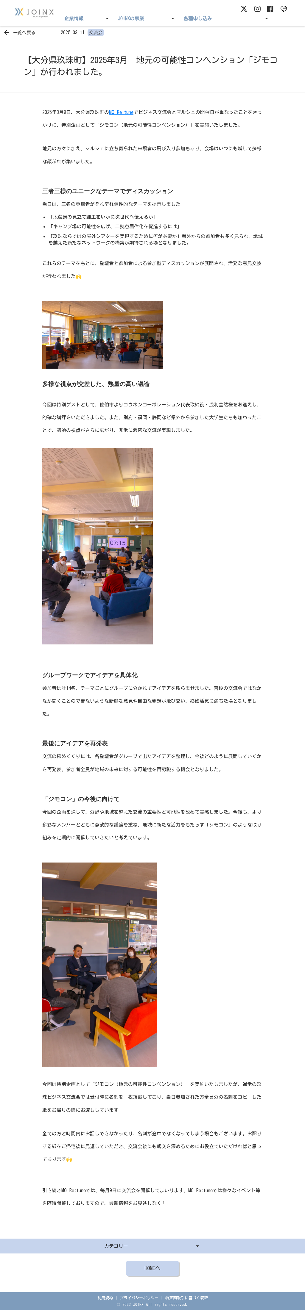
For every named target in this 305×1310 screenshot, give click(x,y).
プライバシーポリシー (139, 1298)
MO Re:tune (121, 112)
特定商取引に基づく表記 (186, 1298)
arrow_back (6, 32)
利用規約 (105, 1298)
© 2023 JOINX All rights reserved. (152, 1304)
